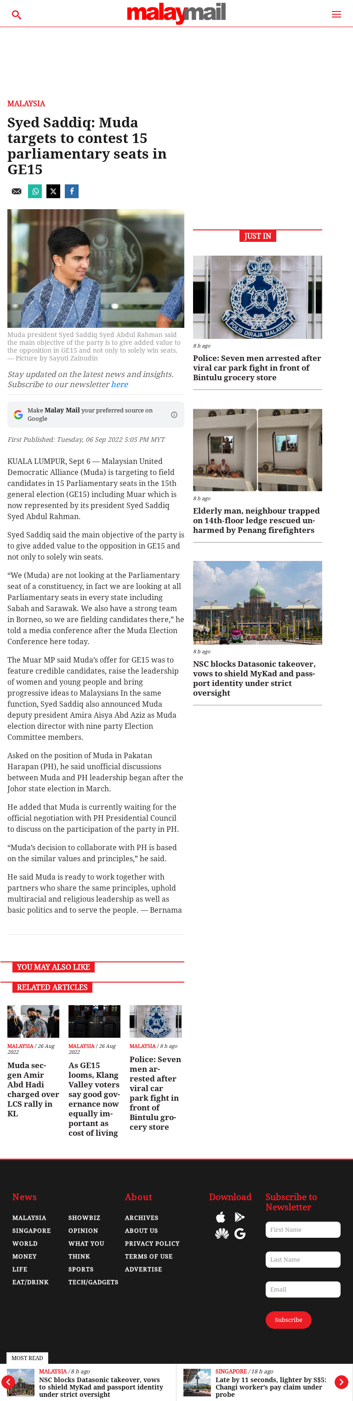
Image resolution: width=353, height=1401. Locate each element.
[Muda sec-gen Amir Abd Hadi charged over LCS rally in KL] (33, 1021)
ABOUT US (141, 1230)
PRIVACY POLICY (152, 1243)
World (25, 1243)
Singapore (231, 1372)
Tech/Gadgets (93, 1282)
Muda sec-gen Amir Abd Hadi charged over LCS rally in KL (33, 1089)
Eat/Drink (30, 1282)
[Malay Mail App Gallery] (222, 1240)
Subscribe (288, 1319)
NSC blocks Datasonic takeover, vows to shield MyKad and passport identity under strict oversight (101, 1387)
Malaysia (53, 1372)
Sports (81, 1269)
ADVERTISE (143, 1269)
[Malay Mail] (176, 22)
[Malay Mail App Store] (220, 1223)
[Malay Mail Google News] (239, 1240)
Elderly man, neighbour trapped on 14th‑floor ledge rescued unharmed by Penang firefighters (256, 520)
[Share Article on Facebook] (72, 195)
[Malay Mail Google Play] (239, 1223)
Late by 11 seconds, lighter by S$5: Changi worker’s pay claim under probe (271, 1387)
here (119, 384)
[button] (174, 414)
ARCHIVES (142, 1217)
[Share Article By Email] (16, 195)
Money (24, 1256)
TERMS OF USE (149, 1256)
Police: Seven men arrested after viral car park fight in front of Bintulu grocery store (155, 1093)
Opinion (83, 1230)
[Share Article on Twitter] (53, 195)
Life (20, 1269)
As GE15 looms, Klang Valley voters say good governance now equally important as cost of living (94, 1099)
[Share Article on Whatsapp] (35, 195)
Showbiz (84, 1217)
